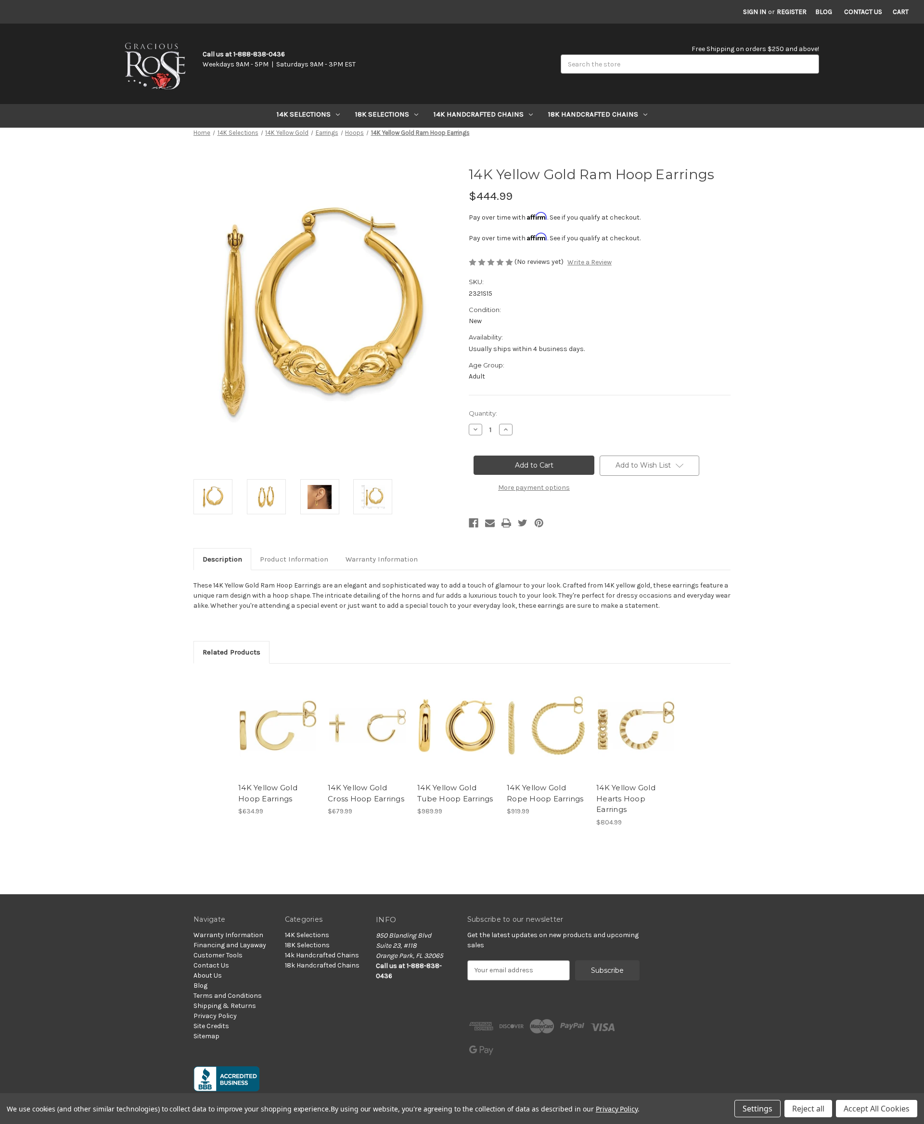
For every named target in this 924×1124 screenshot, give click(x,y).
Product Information (294, 559)
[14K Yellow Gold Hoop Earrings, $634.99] (278, 725)
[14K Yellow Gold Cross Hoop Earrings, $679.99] (367, 725)
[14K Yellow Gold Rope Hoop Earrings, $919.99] (546, 725)
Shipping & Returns (224, 1006)
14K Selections (304, 114)
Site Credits (211, 1026)
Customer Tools (218, 955)
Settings (757, 1108)
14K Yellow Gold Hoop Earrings (267, 793)
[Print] (506, 523)
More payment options (534, 488)
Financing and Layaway (229, 945)
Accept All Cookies (877, 1108)
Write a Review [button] (589, 262)
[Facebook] (473, 523)
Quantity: (483, 413)
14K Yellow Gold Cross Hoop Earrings (366, 793)
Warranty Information (382, 559)
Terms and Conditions (227, 996)
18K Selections (382, 114)
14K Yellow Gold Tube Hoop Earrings (455, 793)
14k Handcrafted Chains (479, 114)
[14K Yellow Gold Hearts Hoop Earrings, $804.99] (636, 725)
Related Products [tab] (231, 652)
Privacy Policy (215, 1016)
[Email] (490, 523)
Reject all (808, 1108)
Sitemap (206, 1036)
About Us (207, 975)
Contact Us (863, 12)
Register (792, 12)
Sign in (754, 12)
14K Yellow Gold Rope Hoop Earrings (545, 793)
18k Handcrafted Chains (593, 114)
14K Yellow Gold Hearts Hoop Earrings (625, 798)
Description (222, 559)
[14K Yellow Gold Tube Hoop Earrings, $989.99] (457, 725)
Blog (823, 12)
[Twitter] (522, 523)
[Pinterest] (539, 523)
